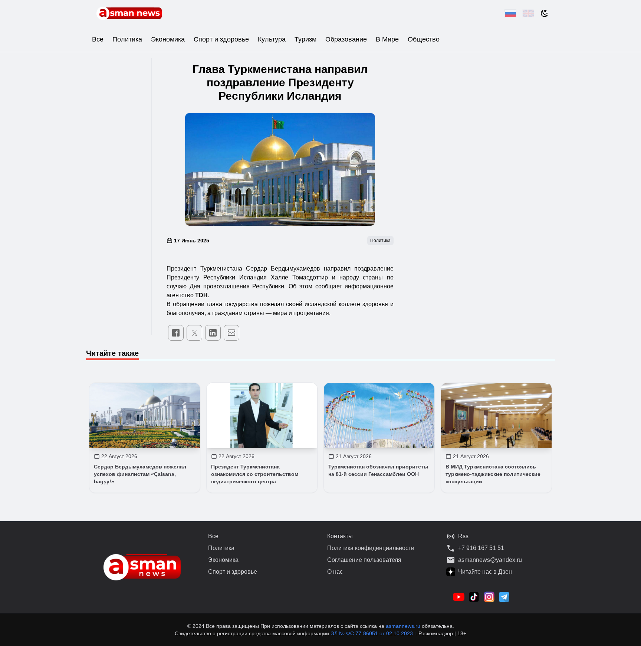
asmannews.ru (403, 626)
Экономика (168, 39)
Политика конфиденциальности (370, 548)
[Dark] (544, 13)
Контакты (340, 536)
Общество (424, 39)
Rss (463, 536)
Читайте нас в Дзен (485, 572)
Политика (127, 39)
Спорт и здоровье (221, 39)
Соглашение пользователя (364, 560)
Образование (346, 39)
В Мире (387, 39)
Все (97, 39)
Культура (272, 39)
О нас (335, 572)
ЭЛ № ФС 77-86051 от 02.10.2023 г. (374, 633)
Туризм (305, 39)
